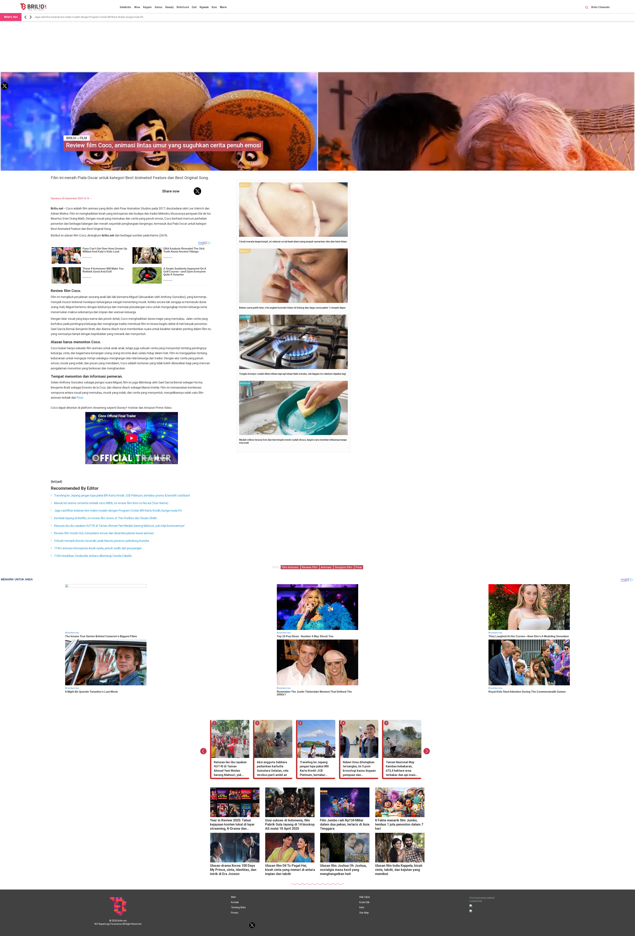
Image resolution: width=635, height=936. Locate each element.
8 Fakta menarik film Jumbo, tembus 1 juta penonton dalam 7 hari (399, 824)
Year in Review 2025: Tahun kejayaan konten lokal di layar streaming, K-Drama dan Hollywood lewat (232, 824)
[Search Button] (586, 7)
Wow (137, 7)
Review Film (310, 567)
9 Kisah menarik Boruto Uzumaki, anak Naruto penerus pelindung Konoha (101, 540)
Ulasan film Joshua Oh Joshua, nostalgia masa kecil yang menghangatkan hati (343, 870)
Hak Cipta (364, 896)
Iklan (233, 896)
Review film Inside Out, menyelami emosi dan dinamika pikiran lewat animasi (104, 533)
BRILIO (71, 138)
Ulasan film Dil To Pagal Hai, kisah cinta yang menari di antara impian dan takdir (290, 870)
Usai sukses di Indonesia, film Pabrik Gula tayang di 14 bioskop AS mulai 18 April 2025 (290, 824)
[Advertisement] (317, 46)
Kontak (235, 902)
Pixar (80, 397)
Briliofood (183, 7)
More (223, 7)
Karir (361, 907)
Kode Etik (364, 902)
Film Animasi (290, 567)
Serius (158, 7)
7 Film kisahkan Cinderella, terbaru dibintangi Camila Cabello (93, 556)
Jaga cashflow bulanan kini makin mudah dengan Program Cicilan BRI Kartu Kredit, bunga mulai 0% (118, 510)
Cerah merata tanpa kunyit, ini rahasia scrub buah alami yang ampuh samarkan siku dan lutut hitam (293, 241)
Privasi (234, 912)
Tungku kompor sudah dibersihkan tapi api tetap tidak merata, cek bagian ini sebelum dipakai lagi (292, 374)
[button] (26, 17)
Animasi (326, 567)
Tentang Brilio (238, 907)
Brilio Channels (600, 7)
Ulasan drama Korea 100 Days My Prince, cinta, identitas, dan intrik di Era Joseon (233, 870)
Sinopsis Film (344, 567)
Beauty (169, 7)
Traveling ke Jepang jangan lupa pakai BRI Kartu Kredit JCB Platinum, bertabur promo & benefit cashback (122, 495)
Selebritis (125, 7)
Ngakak (204, 7)
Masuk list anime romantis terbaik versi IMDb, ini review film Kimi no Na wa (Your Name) (111, 503)
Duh (194, 7)
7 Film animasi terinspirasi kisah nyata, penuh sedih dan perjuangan (98, 548)
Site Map (364, 912)
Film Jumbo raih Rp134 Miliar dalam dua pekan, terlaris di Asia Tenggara (344, 824)
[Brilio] (33, 6)
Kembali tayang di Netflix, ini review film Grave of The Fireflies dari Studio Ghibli (105, 518)
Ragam (147, 7)
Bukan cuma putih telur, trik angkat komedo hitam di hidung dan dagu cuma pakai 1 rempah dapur (292, 307)
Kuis (214, 7)
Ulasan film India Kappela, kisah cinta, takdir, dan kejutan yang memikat (398, 870)
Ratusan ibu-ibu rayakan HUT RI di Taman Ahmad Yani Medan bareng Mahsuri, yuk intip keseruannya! (90, 17)
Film (83, 138)
